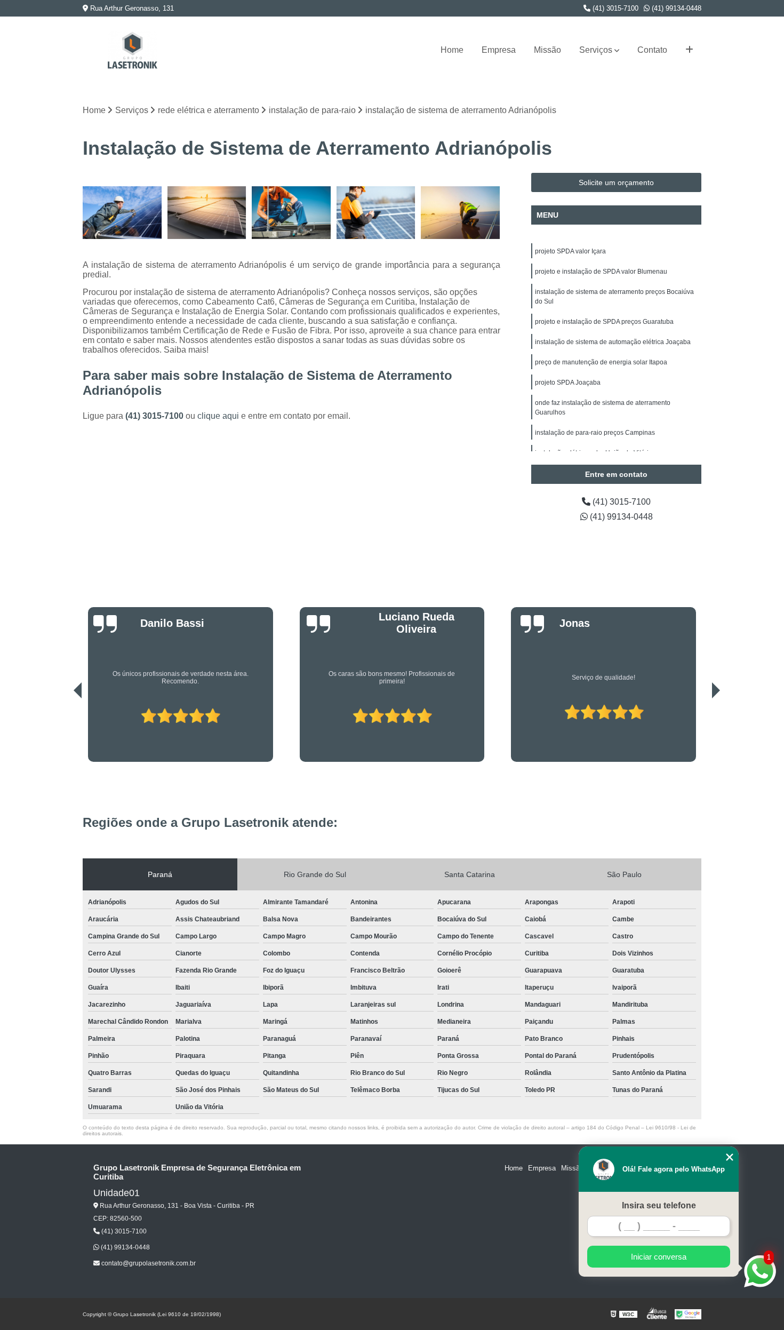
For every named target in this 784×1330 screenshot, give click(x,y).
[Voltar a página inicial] (132, 50)
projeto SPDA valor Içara (570, 251)
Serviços (595, 49)
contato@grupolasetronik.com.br (148, 1263)
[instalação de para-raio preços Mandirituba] (460, 212)
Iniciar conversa (658, 1256)
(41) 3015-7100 (614, 8)
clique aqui (218, 415)
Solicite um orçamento (616, 182)
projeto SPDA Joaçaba (568, 382)
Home (452, 49)
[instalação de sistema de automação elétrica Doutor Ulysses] (376, 212)
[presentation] (63, 731)
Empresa (499, 49)
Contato (652, 49)
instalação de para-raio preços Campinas (595, 432)
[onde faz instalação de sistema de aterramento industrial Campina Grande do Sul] (122, 212)
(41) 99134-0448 (675, 8)
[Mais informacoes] (689, 50)
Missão (547, 49)
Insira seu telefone (659, 1205)
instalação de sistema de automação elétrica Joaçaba (613, 342)
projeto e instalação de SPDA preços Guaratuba (604, 321)
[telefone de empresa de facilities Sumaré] (291, 212)
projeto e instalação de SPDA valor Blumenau (601, 271)
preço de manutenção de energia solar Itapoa (601, 362)
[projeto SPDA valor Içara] (207, 212)
